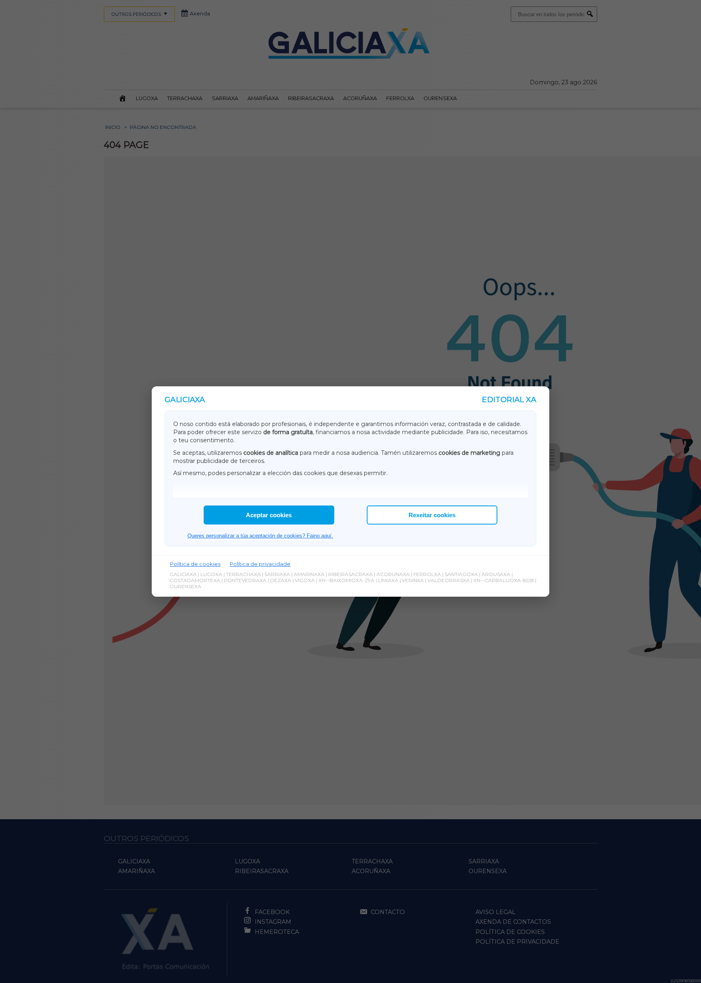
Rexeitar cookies (432, 515)
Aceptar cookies (269, 515)
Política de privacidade (260, 564)
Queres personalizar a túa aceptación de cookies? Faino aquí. (260, 536)
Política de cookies (195, 564)
